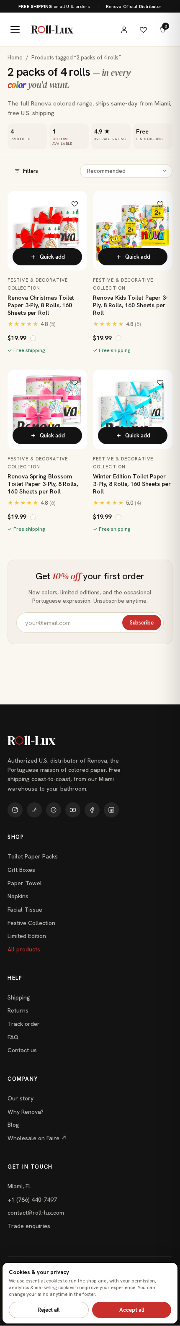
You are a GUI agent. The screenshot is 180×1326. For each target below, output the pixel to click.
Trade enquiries (29, 1226)
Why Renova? (26, 1111)
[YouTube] (72, 809)
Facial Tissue (25, 909)
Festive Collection (31, 923)
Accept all (131, 1309)
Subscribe (142, 622)
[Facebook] (92, 809)
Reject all (48, 1309)
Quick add (52, 256)
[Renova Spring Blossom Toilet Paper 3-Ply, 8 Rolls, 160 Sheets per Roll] (47, 409)
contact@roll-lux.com (36, 1212)
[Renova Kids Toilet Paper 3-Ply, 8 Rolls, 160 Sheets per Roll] (132, 230)
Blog (13, 1124)
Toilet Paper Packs (33, 856)
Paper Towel (25, 883)
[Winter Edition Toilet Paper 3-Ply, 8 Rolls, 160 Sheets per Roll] (132, 409)
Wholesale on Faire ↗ (37, 1138)
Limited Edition (27, 936)
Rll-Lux (52, 29)
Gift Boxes (21, 870)
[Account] (124, 29)
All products (24, 949)
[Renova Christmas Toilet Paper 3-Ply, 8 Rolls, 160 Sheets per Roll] (47, 230)
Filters (30, 171)
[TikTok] (34, 809)
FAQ (13, 1037)
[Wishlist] (143, 29)
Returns (18, 1010)
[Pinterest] (53, 809)
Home (15, 57)
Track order (24, 1024)
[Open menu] (15, 29)
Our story (20, 1098)
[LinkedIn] (111, 809)
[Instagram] (15, 809)
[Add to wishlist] (74, 203)
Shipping (19, 997)
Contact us (22, 1050)
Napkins (18, 896)
